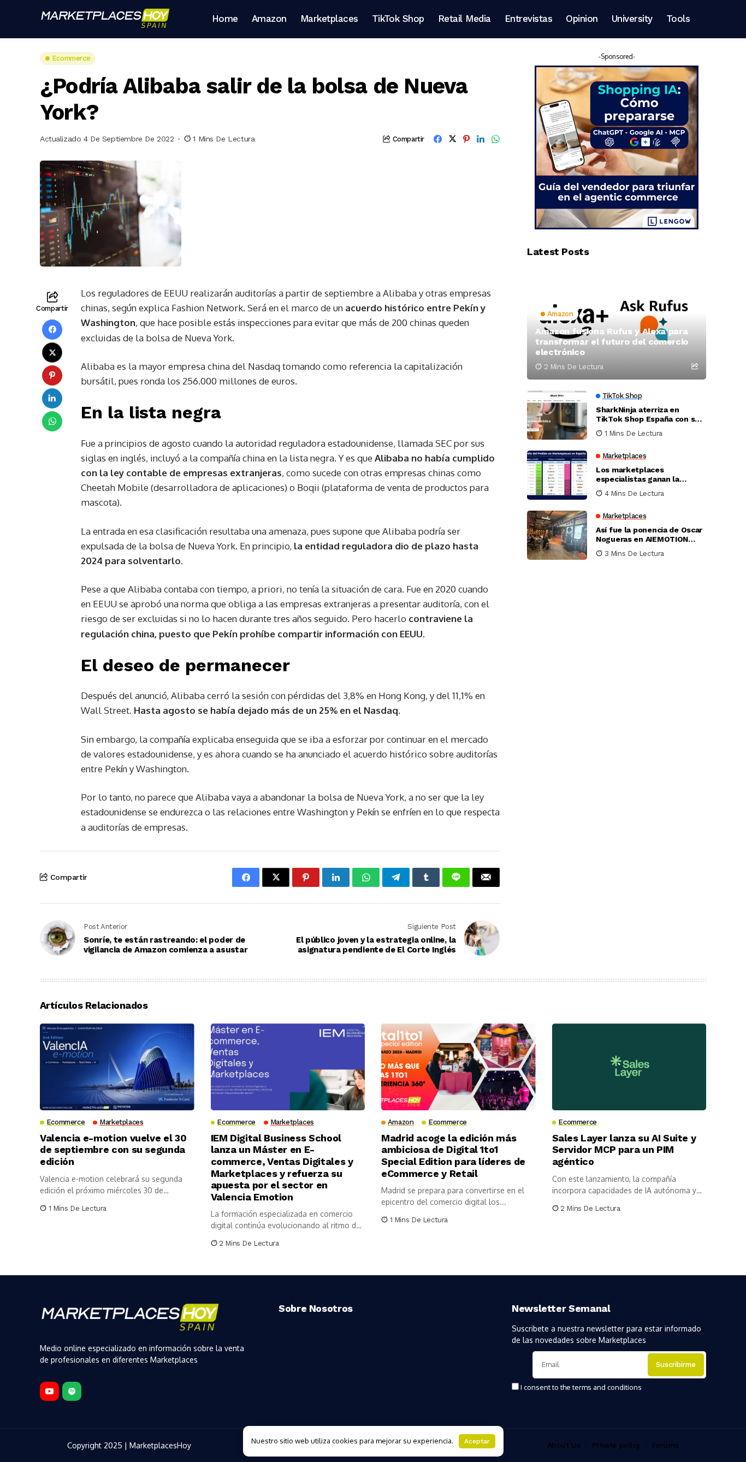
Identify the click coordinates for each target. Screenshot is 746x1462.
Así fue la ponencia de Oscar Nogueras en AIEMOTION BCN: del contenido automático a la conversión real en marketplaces (649, 535)
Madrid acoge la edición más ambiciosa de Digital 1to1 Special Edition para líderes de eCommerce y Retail (453, 1155)
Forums (665, 1445)
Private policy (616, 1445)
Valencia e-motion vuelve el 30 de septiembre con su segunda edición (113, 1149)
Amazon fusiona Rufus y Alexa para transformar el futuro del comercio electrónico (611, 341)
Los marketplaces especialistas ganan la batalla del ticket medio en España (647, 475)
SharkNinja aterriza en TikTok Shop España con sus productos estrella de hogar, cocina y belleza (650, 415)
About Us (564, 1445)
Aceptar (477, 1441)
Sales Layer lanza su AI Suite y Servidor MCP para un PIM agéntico (624, 1149)
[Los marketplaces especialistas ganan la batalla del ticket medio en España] (557, 475)
